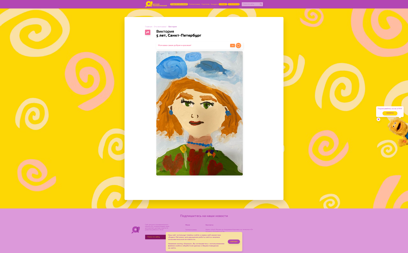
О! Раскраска (233, 4)
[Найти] (261, 4)
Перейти (390, 113)
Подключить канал (179, 4)
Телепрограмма (194, 4)
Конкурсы (214, 4)
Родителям (206, 4)
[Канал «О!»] (156, 4)
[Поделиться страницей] (147, 32)
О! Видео (223, 4)
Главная (148, 27)
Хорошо (233, 241)
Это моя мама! (160, 27)
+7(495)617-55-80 (218, 231)
